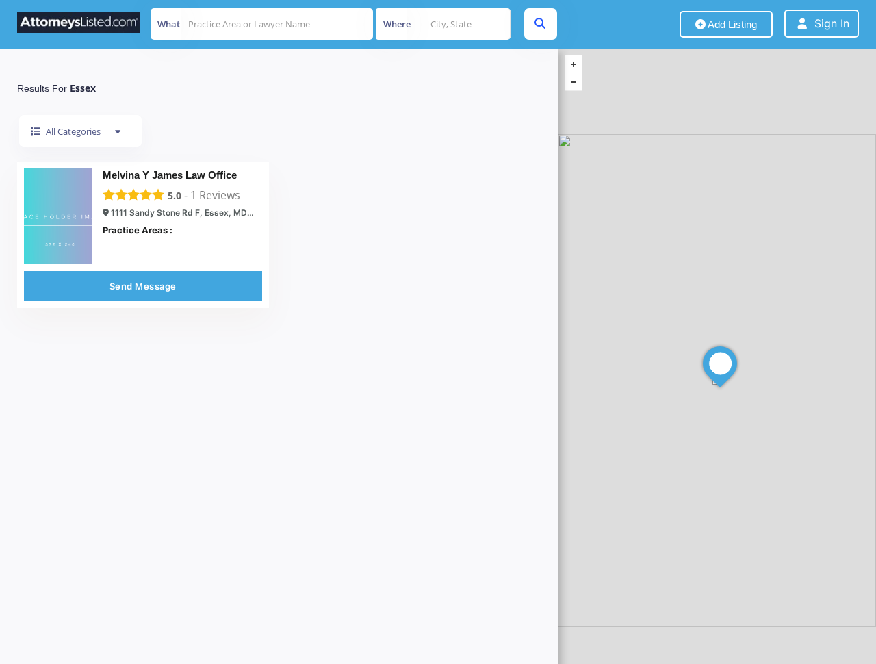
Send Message (143, 286)
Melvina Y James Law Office (170, 175)
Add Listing (731, 24)
